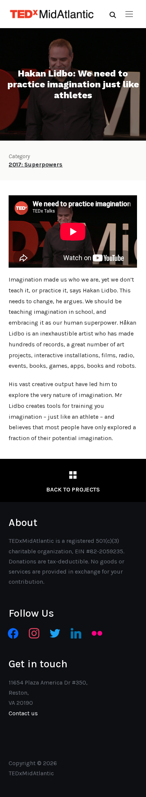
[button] (129, 14)
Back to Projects (73, 489)
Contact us (23, 713)
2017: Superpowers (36, 164)
